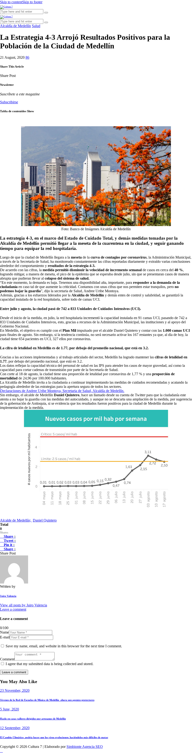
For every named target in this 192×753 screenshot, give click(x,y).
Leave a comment (13, 609)
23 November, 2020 (15, 690)
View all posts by (23, 605)
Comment (7, 659)
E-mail (5, 637)
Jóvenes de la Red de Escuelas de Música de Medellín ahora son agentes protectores (47, 700)
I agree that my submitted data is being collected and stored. (49, 664)
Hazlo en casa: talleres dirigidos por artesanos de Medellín (33, 718)
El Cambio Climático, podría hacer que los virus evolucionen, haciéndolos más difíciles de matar (54, 737)
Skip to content (11, 2)
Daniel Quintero (45, 520)
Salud (36, 26)
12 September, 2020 (15, 728)
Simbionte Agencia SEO (84, 747)
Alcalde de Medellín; (16, 520)
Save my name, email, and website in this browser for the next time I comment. (64, 646)
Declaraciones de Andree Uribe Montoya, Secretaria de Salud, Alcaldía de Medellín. (62, 391)
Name (4, 632)
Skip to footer (32, 2)
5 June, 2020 (9, 709)
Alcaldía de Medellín (15, 26)
